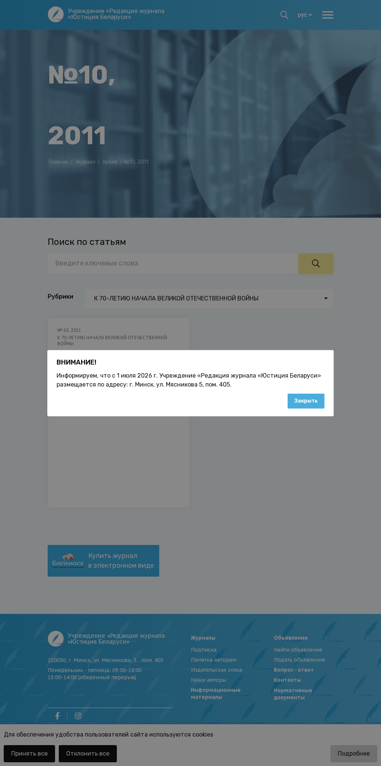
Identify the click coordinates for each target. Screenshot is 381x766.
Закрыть (306, 401)
